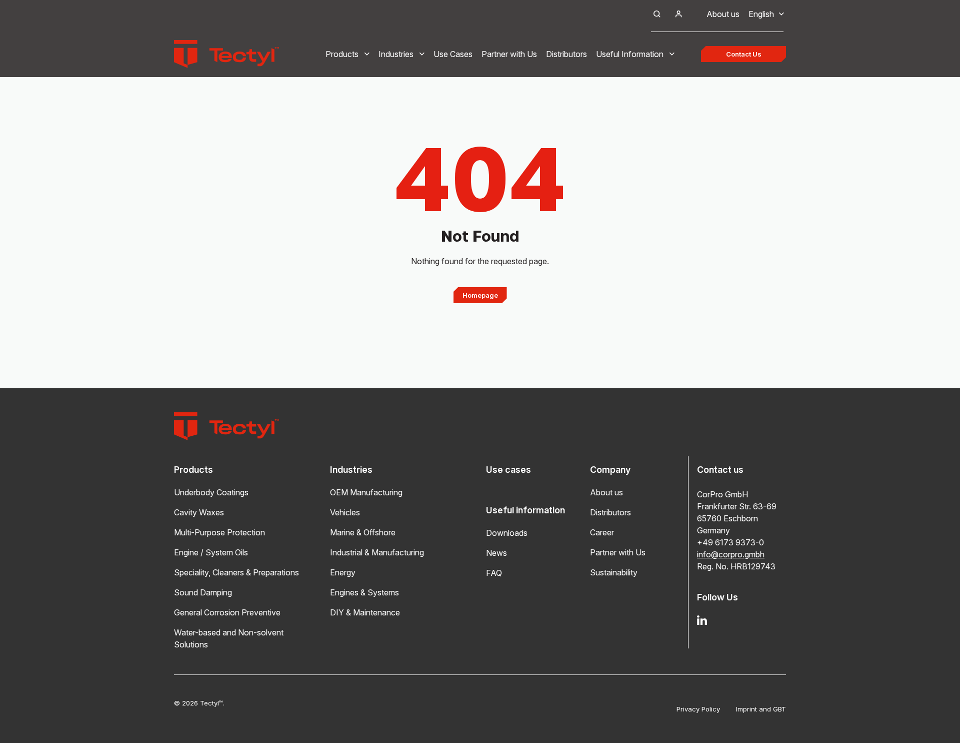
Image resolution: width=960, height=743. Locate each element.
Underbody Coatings (211, 492)
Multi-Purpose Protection (219, 532)
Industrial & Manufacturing (377, 552)
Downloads (507, 533)
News (496, 553)
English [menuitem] (761, 14)
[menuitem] (761, 14)
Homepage (480, 295)
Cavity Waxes (199, 512)
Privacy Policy (698, 709)
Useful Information (630, 54)
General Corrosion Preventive (227, 612)
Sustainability (614, 572)
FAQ (494, 573)
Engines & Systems (364, 592)
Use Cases (453, 54)
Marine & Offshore (363, 532)
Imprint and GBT (761, 709)
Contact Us (744, 54)
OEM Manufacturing (366, 492)
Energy (343, 572)
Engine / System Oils (211, 552)
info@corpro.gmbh (730, 554)
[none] (761, 14)
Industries (396, 54)
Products (342, 54)
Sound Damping (203, 592)
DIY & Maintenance (365, 612)
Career (602, 532)
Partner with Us (509, 54)
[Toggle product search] (657, 14)
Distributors (566, 54)
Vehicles (345, 512)
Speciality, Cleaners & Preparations (236, 572)
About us (723, 14)
